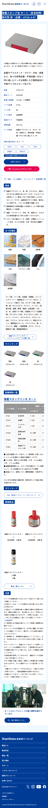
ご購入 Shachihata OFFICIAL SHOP (19, 169)
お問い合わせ (39, 4)
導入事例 (5, 760)
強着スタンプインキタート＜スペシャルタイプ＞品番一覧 (18, 337)
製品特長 (5, 750)
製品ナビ (5, 745)
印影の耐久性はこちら (12, 141)
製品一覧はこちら (17, 586)
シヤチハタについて (9, 770)
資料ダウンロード (34, 4)
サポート (5, 765)
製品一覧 (5, 755)
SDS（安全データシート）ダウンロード (21, 495)
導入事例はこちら (18, 720)
